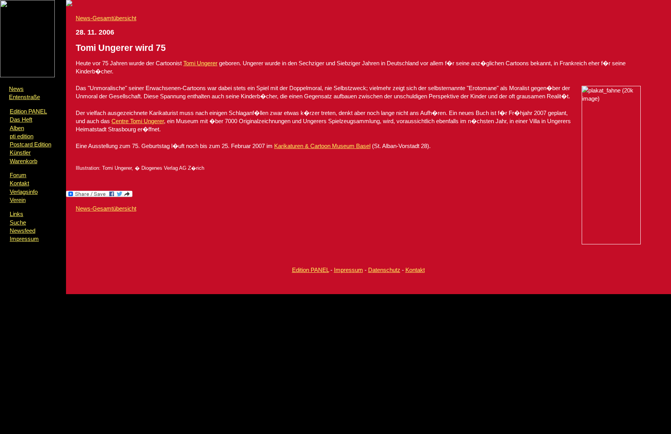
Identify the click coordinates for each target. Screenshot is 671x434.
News (16, 88)
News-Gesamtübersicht (106, 18)
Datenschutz (384, 270)
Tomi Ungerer (200, 63)
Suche (18, 222)
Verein (18, 200)
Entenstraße (24, 97)
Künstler (20, 152)
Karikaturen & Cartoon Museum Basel (322, 146)
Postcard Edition (30, 144)
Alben (17, 128)
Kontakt (19, 183)
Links (16, 214)
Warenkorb (23, 161)
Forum (18, 175)
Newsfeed (22, 230)
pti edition (21, 136)
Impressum (24, 238)
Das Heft (21, 119)
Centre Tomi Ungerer (137, 121)
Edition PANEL (28, 111)
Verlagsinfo (24, 191)
